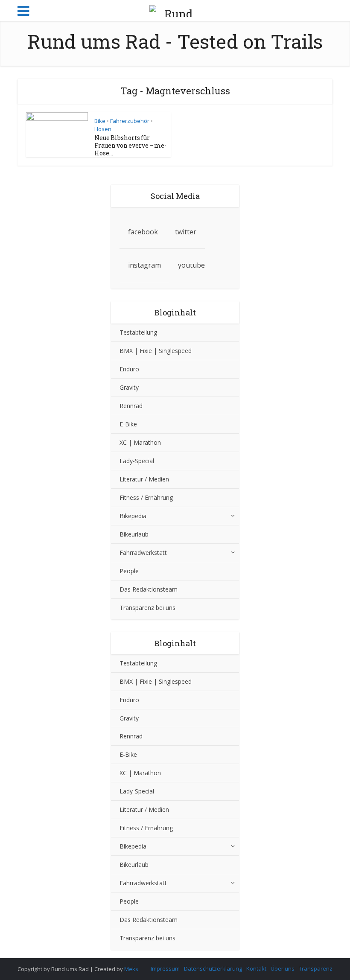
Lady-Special (137, 461)
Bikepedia (133, 516)
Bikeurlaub (134, 534)
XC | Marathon (140, 442)
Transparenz (315, 968)
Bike (99, 121)
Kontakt (256, 968)
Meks (131, 969)
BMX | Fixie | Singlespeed (156, 351)
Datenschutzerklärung (213, 968)
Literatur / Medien (144, 479)
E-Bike (128, 424)
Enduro (129, 369)
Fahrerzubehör (129, 121)
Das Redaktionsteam (149, 589)
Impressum (165, 968)
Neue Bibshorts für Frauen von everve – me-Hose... (130, 145)
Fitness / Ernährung (146, 497)
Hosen (102, 129)
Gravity (129, 387)
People (129, 571)
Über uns (283, 968)
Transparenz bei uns (147, 608)
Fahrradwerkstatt (143, 552)
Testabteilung (138, 332)
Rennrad (131, 406)
